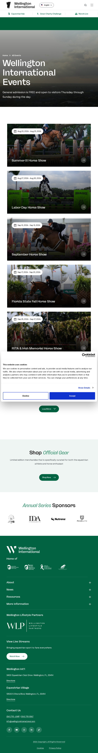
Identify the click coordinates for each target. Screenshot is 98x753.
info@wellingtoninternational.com (21, 721)
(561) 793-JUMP (13, 716)
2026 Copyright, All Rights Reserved (49, 742)
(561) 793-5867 (27, 716)
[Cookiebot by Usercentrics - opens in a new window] (84, 355)
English (46, 5)
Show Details (84, 388)
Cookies (40, 748)
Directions (11, 681)
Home (5, 55)
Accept (72, 396)
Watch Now (15, 656)
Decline (25, 396)
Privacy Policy (55, 748)
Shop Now (46, 477)
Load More (46, 409)
